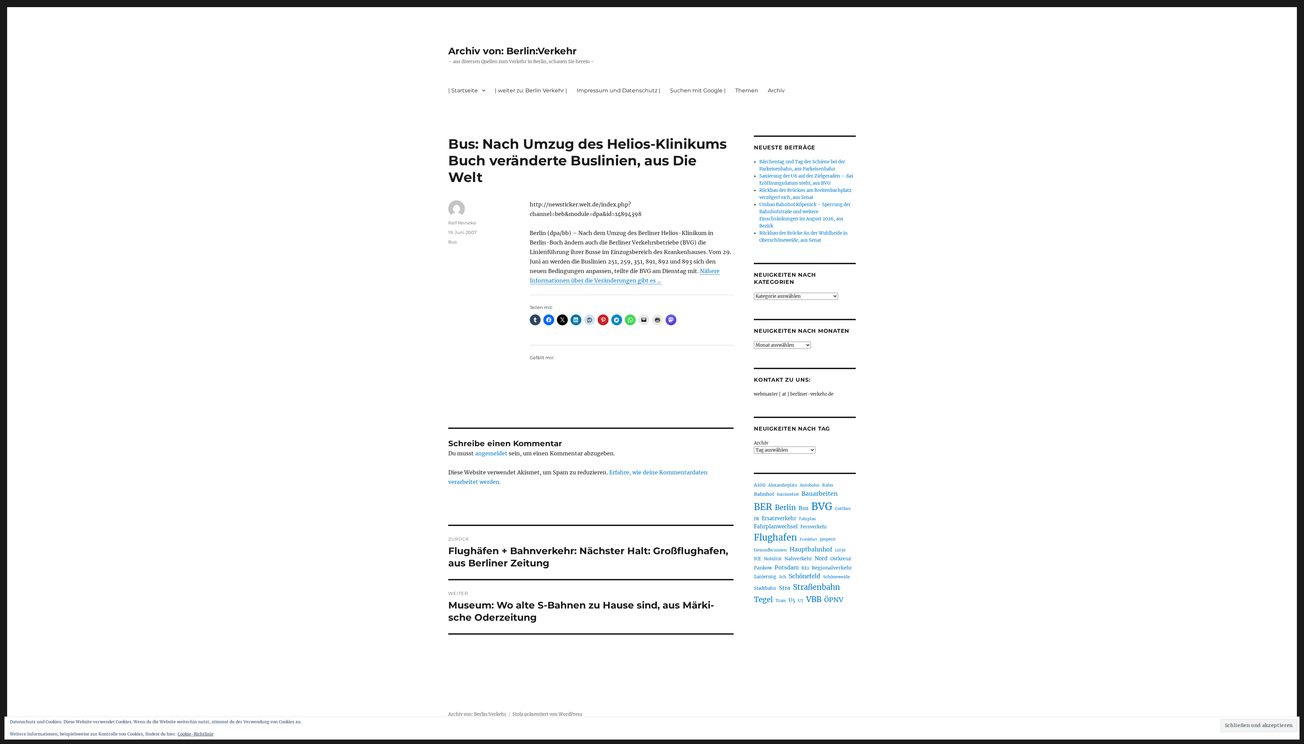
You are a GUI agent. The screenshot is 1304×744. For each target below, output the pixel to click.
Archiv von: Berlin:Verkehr (512, 51)
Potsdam (787, 567)
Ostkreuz (840, 559)
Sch (782, 576)
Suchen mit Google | (698, 90)
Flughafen (775, 537)
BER (763, 506)
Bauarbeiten (819, 493)
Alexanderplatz (782, 485)
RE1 (805, 567)
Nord (821, 558)
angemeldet (491, 453)
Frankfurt (808, 539)
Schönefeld (804, 576)
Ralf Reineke (462, 222)
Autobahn (809, 485)
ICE (757, 558)
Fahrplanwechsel (776, 526)
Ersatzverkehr (779, 518)
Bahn (827, 485)
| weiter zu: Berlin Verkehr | (531, 90)
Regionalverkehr (832, 568)
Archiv (761, 443)
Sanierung (765, 577)
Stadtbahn (765, 588)
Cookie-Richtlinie (196, 734)
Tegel (763, 599)
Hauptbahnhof (811, 549)
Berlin (785, 507)
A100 (759, 485)
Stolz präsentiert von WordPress (547, 714)
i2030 (840, 550)
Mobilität (773, 559)
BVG (821, 506)
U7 (800, 600)
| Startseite (463, 90)
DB (756, 518)
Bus (452, 241)
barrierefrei (788, 494)
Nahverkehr (798, 559)
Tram (781, 600)
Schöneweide (836, 576)
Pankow (763, 568)
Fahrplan (807, 518)
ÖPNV (833, 600)
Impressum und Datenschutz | (618, 90)
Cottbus (843, 508)
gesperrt (828, 539)
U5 (792, 600)
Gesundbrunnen (770, 549)
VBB (813, 599)
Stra (784, 587)
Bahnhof (764, 494)
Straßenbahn (816, 587)
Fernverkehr (813, 526)
